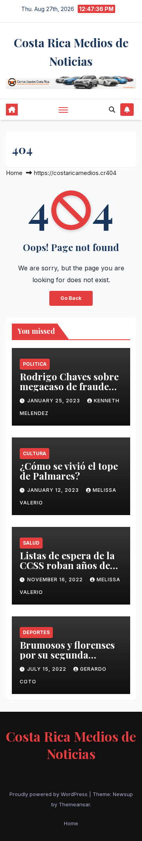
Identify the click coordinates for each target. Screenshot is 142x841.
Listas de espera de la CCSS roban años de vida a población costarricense (67, 570)
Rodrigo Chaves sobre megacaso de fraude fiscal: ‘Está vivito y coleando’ (69, 391)
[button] (112, 109)
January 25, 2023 (54, 401)
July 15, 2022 (47, 669)
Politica (35, 364)
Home (14, 173)
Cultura (34, 453)
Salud (31, 543)
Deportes (36, 632)
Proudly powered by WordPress (49, 794)
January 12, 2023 (53, 490)
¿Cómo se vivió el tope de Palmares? (69, 471)
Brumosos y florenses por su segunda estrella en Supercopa (68, 654)
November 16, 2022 (55, 579)
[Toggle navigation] (63, 109)
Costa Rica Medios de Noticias (71, 745)
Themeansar (74, 804)
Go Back (71, 298)
